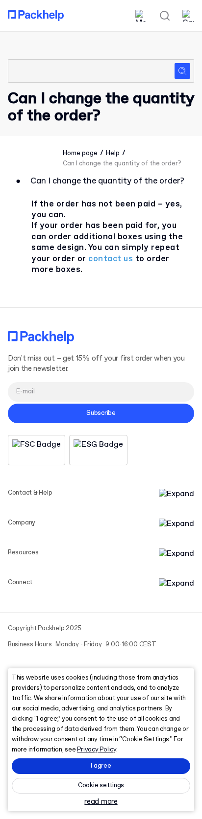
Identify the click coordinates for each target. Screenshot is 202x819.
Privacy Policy (96, 750)
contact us (110, 259)
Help (113, 153)
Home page (80, 153)
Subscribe (101, 413)
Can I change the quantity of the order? (122, 163)
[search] (101, 71)
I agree (101, 766)
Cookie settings (101, 785)
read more (100, 802)
